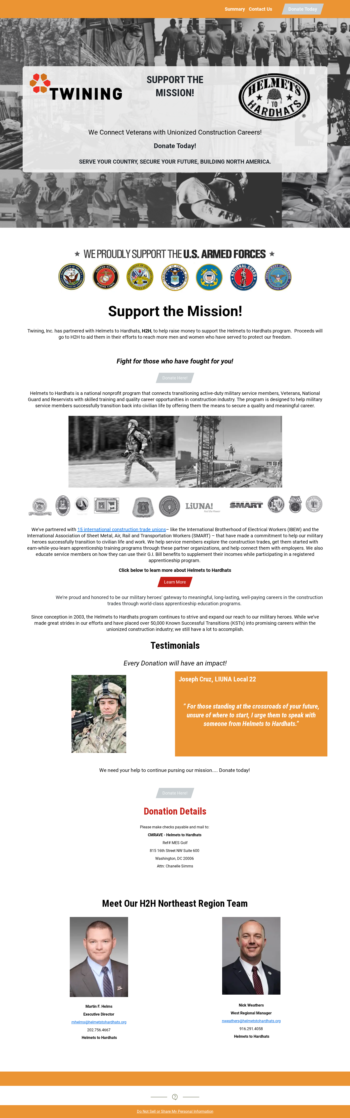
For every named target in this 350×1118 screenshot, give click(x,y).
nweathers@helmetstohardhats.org (251, 1021)
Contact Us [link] (260, 9)
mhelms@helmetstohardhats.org (98, 1022)
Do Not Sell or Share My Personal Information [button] (175, 1111)
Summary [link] (235, 9)
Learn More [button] (175, 581)
